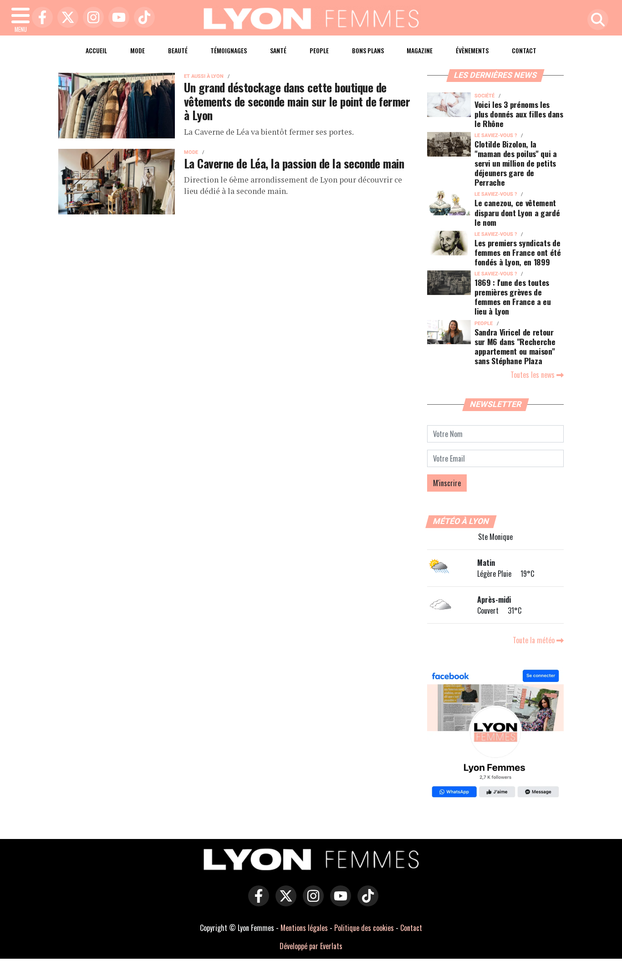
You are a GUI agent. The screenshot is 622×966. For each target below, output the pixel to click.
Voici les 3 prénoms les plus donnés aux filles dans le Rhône (518, 113)
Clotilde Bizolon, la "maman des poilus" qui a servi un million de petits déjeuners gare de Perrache (515, 163)
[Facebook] (40, 18)
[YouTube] (116, 18)
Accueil (96, 50)
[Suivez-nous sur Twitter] (283, 902)
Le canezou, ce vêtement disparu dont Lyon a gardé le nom (517, 212)
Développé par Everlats (311, 946)
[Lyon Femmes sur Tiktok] (365, 902)
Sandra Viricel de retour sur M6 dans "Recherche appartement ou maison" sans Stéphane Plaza (514, 346)
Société (484, 96)
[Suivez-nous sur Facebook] (495, 734)
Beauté (178, 50)
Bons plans (368, 50)
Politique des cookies (364, 927)
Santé (278, 50)
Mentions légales (304, 927)
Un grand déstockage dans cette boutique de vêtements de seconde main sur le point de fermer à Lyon (297, 100)
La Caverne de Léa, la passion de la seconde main (294, 163)
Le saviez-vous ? (495, 135)
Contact (524, 50)
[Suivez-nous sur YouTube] (338, 902)
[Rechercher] (595, 20)
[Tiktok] (142, 18)
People (319, 50)
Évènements (472, 50)
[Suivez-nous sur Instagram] (311, 902)
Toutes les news (533, 374)
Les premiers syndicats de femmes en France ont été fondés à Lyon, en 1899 (517, 252)
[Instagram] (91, 18)
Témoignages (228, 50)
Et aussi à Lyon (204, 76)
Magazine (420, 50)
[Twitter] (65, 18)
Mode (137, 50)
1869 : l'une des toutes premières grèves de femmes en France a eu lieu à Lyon (512, 296)
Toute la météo (534, 640)
